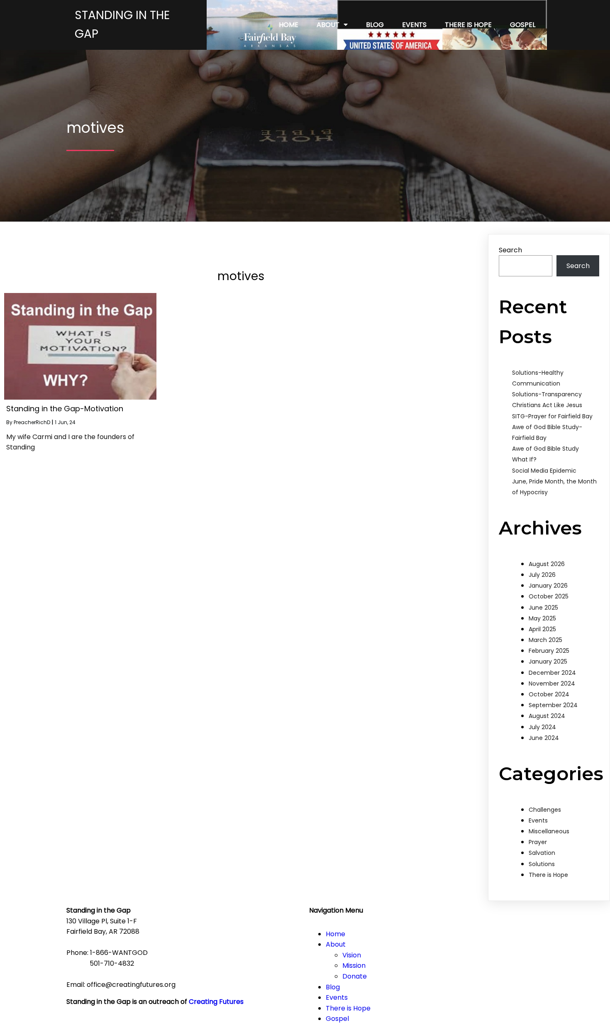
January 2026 (548, 585)
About (336, 944)
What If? (524, 459)
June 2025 (543, 607)
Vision (351, 955)
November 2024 (552, 683)
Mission (354, 965)
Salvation (542, 853)
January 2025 (548, 661)
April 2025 (542, 629)
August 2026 (547, 564)
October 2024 (549, 694)
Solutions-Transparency (547, 394)
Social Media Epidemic (544, 470)
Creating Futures (216, 1001)
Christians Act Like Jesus (547, 405)
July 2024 (542, 727)
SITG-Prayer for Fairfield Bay (552, 416)
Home (335, 934)
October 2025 (549, 596)
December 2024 (552, 673)
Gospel (337, 1018)
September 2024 (553, 705)
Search (510, 250)
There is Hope (548, 875)
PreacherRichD (32, 422)
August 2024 (547, 716)
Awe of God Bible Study (545, 448)
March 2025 (545, 640)
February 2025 (549, 651)
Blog (333, 987)
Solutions (542, 864)
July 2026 (542, 575)
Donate (354, 976)
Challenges (545, 810)
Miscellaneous (549, 831)
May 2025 (542, 618)
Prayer (538, 842)
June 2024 (544, 738)
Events (538, 820)
